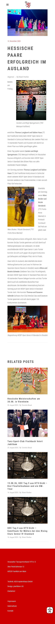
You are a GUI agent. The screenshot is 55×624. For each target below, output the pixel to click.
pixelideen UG (18, 586)
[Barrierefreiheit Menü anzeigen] (50, 610)
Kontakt (10, 611)
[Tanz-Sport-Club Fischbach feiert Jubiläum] (27, 423)
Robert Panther (24, 77)
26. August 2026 (12, 405)
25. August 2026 (12, 448)
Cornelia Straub (27, 405)
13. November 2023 (13, 41)
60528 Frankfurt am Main (16, 571)
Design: (10, 586)
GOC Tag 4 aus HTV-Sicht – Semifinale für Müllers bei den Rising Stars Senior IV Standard (27, 531)
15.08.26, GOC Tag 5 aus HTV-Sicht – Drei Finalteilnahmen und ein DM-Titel (27, 486)
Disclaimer (11, 591)
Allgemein (10, 77)
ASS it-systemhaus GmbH (23, 581)
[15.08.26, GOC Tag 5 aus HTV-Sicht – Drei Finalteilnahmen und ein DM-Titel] (27, 465)
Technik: (10, 581)
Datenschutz (12, 606)
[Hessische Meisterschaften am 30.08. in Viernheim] (27, 381)
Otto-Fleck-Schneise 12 (15, 567)
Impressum (11, 601)
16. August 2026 (12, 493)
